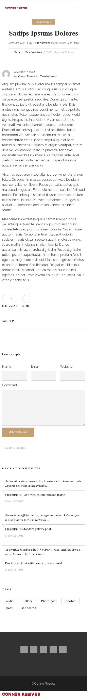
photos (70, 601)
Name (6, 366)
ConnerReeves (41, 42)
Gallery (27, 601)
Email (35, 366)
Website (66, 366)
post (9, 608)
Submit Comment (18, 432)
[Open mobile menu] (79, 8)
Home (16, 52)
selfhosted (28, 608)
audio (10, 601)
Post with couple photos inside (43, 495)
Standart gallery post (36, 529)
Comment (9, 385)
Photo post (49, 601)
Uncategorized (33, 52)
